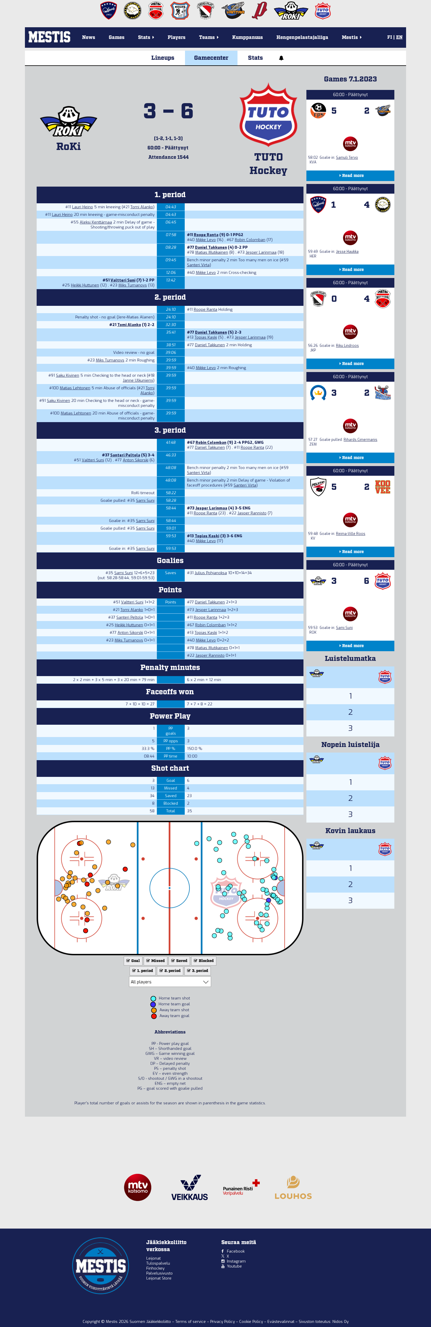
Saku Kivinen (67, 375)
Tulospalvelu (158, 1263)
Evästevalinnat (280, 1321)
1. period (144, 970)
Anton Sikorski (135, 460)
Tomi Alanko (141, 206)
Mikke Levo (206, 239)
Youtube (234, 1266)
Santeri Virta (198, 264)
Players (177, 38)
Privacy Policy (223, 1321)
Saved (181, 960)
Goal (135, 960)
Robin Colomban (250, 239)
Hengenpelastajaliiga (302, 38)
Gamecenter (211, 58)
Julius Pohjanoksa (211, 572)
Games (117, 38)
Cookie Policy (251, 1321)
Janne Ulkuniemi (138, 380)
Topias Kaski (206, 337)
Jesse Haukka (347, 251)
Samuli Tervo (347, 157)
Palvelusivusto (159, 1273)
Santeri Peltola (125, 455)
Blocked (206, 960)
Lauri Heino (82, 206)
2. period (172, 970)
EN (399, 37)
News (88, 38)
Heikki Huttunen (85, 285)
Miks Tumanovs (132, 285)
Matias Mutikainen (211, 252)
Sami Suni (145, 500)
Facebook (236, 1251)
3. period (199, 970)
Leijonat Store (159, 1278)
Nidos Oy (340, 1321)
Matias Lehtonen (75, 388)
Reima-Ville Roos (350, 533)
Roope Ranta (206, 234)
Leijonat (153, 1258)
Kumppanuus (247, 38)
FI (389, 37)
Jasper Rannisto (252, 513)
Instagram (236, 1261)
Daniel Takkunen (211, 247)
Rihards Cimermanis (360, 439)
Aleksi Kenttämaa (96, 222)
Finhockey (155, 1268)
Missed (157, 960)
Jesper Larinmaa (261, 252)
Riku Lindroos (347, 345)
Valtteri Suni (123, 280)
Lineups (162, 58)
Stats (255, 58)
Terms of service (191, 1321)
